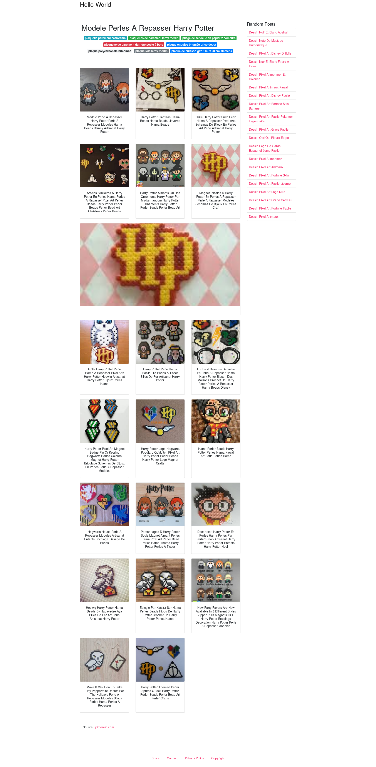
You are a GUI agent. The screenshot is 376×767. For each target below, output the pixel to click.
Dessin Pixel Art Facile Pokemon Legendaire (271, 118)
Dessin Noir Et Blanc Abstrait (268, 32)
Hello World (95, 4)
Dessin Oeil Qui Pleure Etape (269, 137)
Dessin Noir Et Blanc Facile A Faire (269, 63)
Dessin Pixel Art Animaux (266, 167)
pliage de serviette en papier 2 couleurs (208, 38)
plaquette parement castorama (105, 38)
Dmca (155, 758)
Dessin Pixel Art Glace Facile (269, 129)
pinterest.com (104, 727)
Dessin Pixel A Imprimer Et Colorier (267, 76)
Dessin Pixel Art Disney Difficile (270, 53)
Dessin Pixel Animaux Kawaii (268, 87)
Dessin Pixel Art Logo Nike (267, 192)
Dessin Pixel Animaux (264, 216)
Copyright (218, 758)
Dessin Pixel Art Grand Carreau (270, 200)
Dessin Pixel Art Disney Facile (269, 95)
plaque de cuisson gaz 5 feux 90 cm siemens (201, 51)
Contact (172, 758)
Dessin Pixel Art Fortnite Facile (270, 208)
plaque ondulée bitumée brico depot (191, 44)
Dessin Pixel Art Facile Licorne (270, 183)
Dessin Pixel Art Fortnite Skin (269, 175)
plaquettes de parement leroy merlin (154, 38)
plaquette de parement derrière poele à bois (133, 44)
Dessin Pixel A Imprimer (265, 158)
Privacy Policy (194, 758)
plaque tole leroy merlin (151, 51)
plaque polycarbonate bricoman (109, 51)
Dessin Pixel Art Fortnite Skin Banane (269, 105)
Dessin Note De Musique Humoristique (266, 42)
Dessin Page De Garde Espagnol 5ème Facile (265, 148)
